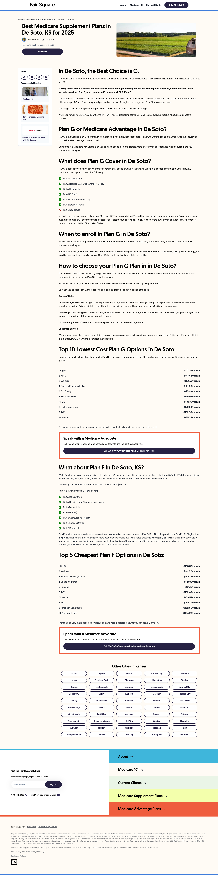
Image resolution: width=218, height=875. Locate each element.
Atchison (129, 728)
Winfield (157, 721)
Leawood (129, 687)
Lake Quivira (184, 700)
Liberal (129, 707)
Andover (129, 714)
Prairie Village (74, 707)
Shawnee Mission (102, 721)
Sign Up (53, 784)
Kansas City (156, 673)
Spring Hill (157, 734)
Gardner (157, 694)
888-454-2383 (176, 5)
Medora (156, 700)
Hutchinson (101, 700)
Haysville (184, 721)
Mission (101, 728)
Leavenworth (157, 687)
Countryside (74, 714)
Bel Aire (129, 721)
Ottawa (184, 714)
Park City (129, 734)
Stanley (184, 680)
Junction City (184, 694)
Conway (157, 714)
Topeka (101, 673)
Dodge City (74, 694)
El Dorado (184, 707)
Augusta (74, 728)
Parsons (101, 734)
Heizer (157, 707)
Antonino (129, 700)
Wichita (74, 673)
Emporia (129, 694)
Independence (74, 734)
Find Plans (42, 51)
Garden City (184, 687)
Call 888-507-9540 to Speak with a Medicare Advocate (129, 451)
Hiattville (184, 734)
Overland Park (101, 680)
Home (21, 19)
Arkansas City (74, 721)
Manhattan (157, 680)
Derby (101, 694)
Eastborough (102, 687)
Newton (101, 707)
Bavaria (74, 687)
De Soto (70, 19)
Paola (184, 728)
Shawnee (129, 680)
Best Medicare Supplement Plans (40, 19)
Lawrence (184, 673)
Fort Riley (101, 714)
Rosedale (156, 728)
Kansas (61, 19)
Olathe (129, 673)
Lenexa (74, 680)
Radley (74, 700)
